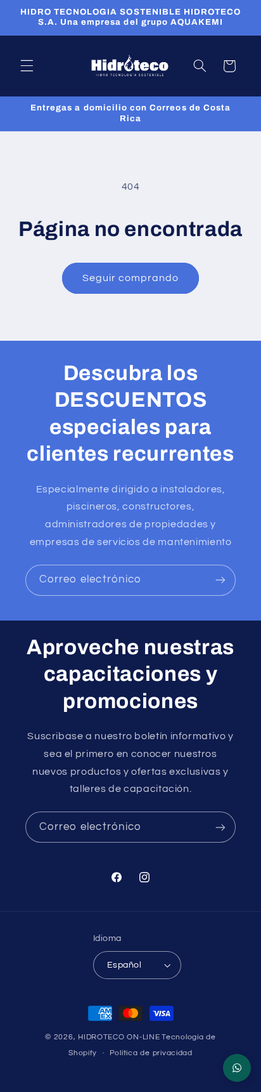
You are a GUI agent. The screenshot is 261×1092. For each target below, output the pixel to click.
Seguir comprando (130, 278)
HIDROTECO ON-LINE (119, 1037)
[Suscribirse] (220, 580)
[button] (26, 66)
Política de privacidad (151, 1052)
